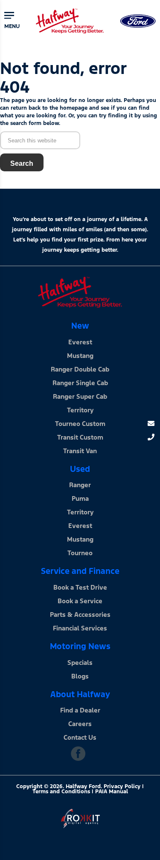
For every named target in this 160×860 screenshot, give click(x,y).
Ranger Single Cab (80, 383)
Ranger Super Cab (80, 396)
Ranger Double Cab (80, 369)
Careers (80, 724)
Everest (80, 342)
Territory (80, 410)
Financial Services (80, 628)
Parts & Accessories (80, 614)
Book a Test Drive (80, 587)
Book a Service (80, 601)
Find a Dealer (80, 710)
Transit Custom (80, 437)
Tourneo (80, 553)
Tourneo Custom (80, 424)
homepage (73, 108)
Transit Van (80, 451)
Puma (80, 498)
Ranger (80, 485)
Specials (80, 662)
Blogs (80, 676)
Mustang (80, 356)
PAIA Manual (111, 791)
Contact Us (80, 737)
